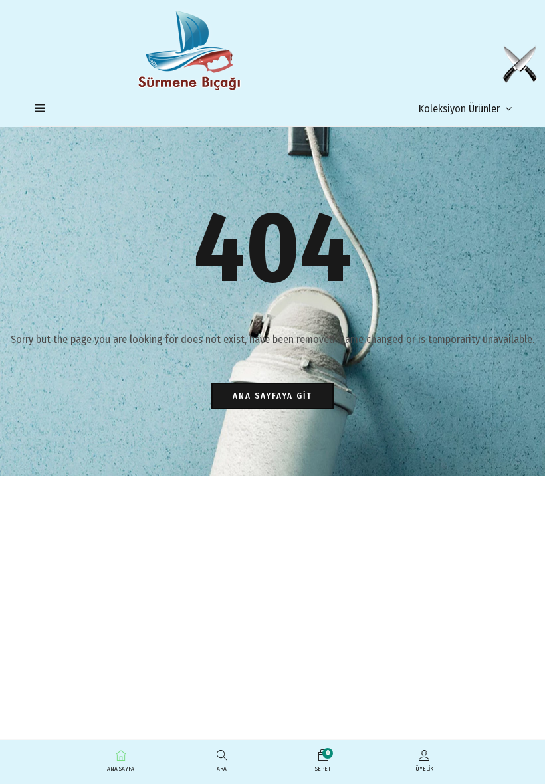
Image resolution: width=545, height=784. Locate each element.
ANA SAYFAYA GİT (272, 396)
